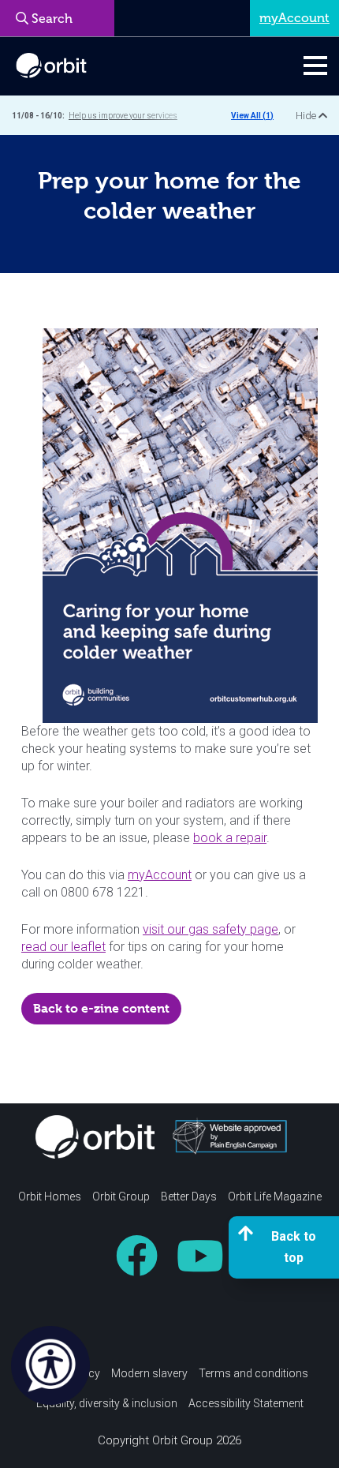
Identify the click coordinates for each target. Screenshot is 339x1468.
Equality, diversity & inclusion (106, 1403)
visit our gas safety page (210, 929)
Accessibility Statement (246, 1403)
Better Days (189, 1196)
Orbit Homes (49, 1196)
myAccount (160, 874)
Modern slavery (149, 1373)
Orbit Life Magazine (275, 1196)
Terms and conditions (253, 1373)
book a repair (229, 837)
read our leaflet (63, 946)
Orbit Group (121, 1196)
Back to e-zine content (101, 1008)
